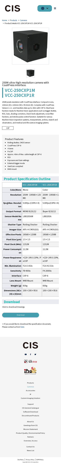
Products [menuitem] (30, 383)
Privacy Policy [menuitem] (30, 460)
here (22, 327)
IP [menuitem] (30, 394)
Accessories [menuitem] (30, 390)
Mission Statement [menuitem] (30, 429)
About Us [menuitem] (30, 421)
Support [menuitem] (31, 404)
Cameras (23, 20)
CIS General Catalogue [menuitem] (30, 408)
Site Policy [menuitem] (20, 460)
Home (4, 20)
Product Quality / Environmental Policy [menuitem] (30, 433)
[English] (44, 8)
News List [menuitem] (30, 450)
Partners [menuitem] (30, 437)
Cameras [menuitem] (30, 387)
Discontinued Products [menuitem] (30, 416)
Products (13, 20)
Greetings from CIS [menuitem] (31, 425)
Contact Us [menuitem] (30, 447)
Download (21, 315)
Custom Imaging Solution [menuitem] (30, 398)
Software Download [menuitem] (30, 412)
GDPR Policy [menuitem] (40, 460)
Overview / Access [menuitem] (30, 441)
